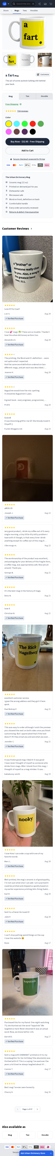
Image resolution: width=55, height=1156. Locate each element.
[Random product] (33, 3)
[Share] (39, 3)
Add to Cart (28, 150)
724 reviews (22, 111)
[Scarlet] (33, 124)
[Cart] (50, 3)
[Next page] (37, 1109)
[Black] (33, 132)
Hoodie (44, 96)
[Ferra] (16, 132)
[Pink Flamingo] (8, 132)
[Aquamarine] (16, 124)
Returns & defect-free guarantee (24, 212)
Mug (11, 96)
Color (8, 117)
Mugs (17, 10)
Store (5, 10)
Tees (25, 10)
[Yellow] (8, 124)
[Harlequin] (24, 124)
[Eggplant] (24, 132)
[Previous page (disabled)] (17, 1109)
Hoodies (34, 10)
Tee (27, 96)
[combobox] (23, 3)
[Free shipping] (45, 3)
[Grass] (41, 124)
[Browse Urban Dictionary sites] (6, 3)
